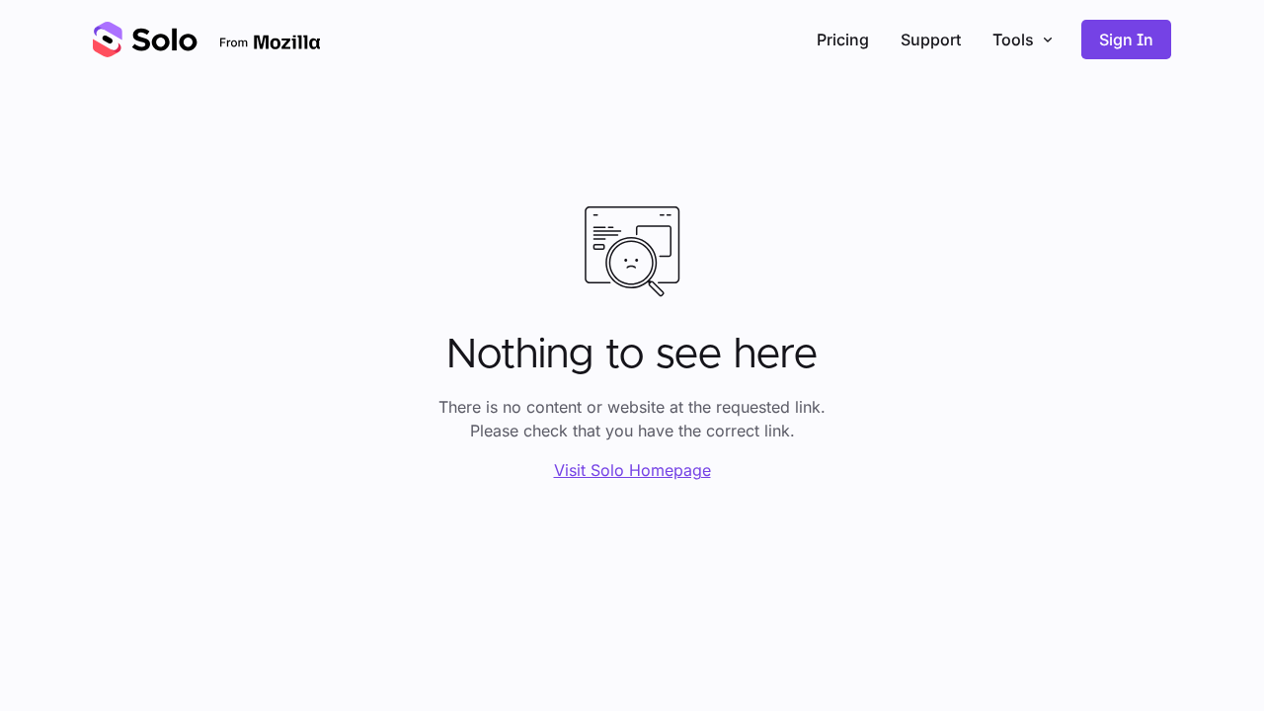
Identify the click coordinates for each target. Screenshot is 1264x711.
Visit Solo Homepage (632, 470)
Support (931, 39)
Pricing (843, 39)
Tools (1013, 39)
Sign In (1126, 39)
